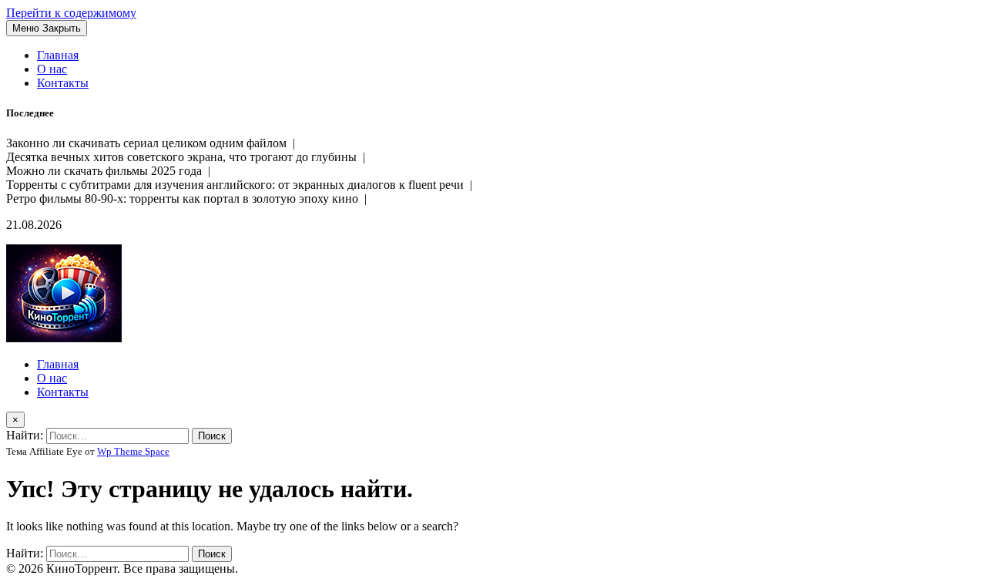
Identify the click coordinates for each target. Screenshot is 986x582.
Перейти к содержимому (71, 12)
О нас (52, 69)
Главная (58, 55)
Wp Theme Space (133, 451)
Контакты (63, 82)
